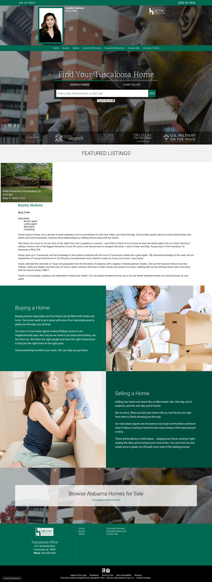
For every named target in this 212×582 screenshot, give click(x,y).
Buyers (65, 48)
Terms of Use (107, 575)
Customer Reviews (91, 48)
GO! (152, 93)
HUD (108, 570)
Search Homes (80, 84)
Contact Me (133, 48)
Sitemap (138, 575)
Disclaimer (94, 575)
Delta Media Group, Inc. (124, 578)
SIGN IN (31, 3)
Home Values (132, 84)
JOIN (20, 3)
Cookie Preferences (12, 578)
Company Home (150, 48)
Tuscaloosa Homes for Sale (106, 500)
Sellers (76, 48)
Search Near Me (105, 101)
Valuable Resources (114, 48)
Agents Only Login (78, 575)
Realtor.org (103, 570)
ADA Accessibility (123, 575)
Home (56, 48)
